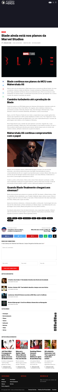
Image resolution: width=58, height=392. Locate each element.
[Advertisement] (29, 16)
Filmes (29, 318)
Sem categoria (5, 386)
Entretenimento (29, 316)
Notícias (29, 325)
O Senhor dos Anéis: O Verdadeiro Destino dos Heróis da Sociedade (28, 280)
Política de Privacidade (44, 389)
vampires (50, 218)
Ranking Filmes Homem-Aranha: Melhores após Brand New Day (35, 354)
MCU (39, 218)
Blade (9, 218)
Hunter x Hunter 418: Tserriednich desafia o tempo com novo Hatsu (28, 287)
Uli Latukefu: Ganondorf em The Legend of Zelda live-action (49, 354)
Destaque (29, 313)
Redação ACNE (7, 42)
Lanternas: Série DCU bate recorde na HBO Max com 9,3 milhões (27, 295)
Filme (20, 218)
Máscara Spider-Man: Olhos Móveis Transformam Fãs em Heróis (21, 354)
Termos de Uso (32, 389)
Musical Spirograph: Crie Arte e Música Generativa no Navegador (27, 302)
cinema (14, 218)
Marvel (33, 218)
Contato (54, 389)
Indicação (29, 323)
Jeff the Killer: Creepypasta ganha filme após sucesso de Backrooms (7, 354)
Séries (29, 330)
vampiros (10, 220)
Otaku (29, 327)
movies (43, 218)
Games (29, 320)
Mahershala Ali (27, 218)
